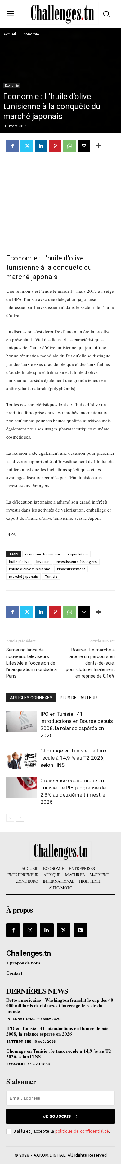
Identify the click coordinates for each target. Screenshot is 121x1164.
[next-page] (20, 818)
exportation (78, 554)
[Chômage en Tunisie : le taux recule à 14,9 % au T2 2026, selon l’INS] (21, 758)
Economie (30, 34)
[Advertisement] (60, 200)
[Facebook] (12, 146)
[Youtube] (80, 930)
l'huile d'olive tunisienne (29, 569)
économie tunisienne (43, 554)
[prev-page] (10, 818)
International (20, 1019)
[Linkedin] (41, 146)
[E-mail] (84, 146)
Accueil (9, 34)
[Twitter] (26, 146)
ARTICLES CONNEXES (31, 697)
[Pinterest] (55, 146)
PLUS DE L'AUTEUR (78, 697)
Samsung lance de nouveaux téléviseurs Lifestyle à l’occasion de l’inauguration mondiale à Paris (31, 663)
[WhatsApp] (69, 146)
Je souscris (57, 1116)
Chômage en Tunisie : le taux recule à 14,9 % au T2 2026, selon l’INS (73, 758)
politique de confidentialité (82, 1131)
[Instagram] (30, 930)
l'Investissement (71, 569)
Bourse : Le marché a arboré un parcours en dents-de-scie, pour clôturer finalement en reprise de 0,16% (90, 663)
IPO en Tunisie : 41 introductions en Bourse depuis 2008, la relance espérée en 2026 (57, 1031)
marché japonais (23, 576)
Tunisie (51, 576)
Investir (42, 561)
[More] (98, 146)
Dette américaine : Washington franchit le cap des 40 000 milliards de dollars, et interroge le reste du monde (59, 1005)
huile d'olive (19, 561)
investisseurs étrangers (76, 561)
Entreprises (18, 1041)
